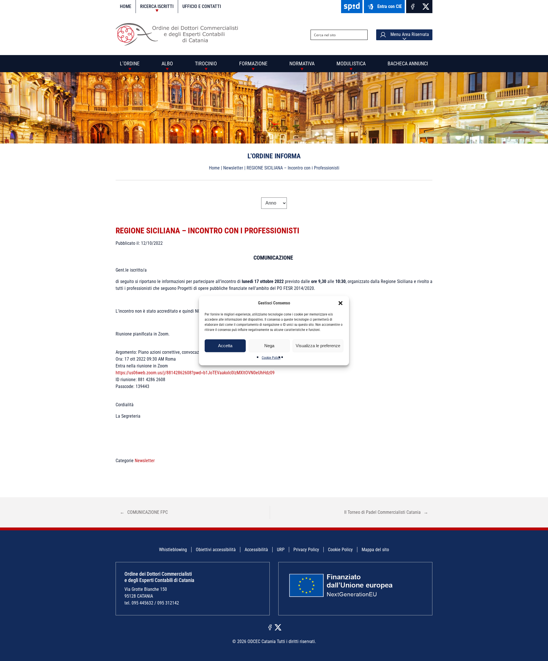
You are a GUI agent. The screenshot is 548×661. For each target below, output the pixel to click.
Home (125, 6)
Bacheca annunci (408, 63)
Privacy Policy (306, 549)
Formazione (253, 63)
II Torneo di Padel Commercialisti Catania (386, 512)
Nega (269, 345)
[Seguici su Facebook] (412, 6)
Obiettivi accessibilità (216, 549)
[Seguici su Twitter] (425, 6)
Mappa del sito (375, 549)
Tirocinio (206, 63)
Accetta (225, 345)
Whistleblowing (173, 549)
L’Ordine (130, 63)
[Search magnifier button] (362, 35)
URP (281, 549)
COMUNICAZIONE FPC (144, 512)
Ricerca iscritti (157, 6)
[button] (340, 303)
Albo (167, 63)
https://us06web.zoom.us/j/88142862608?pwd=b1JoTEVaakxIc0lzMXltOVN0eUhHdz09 (195, 372)
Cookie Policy (271, 357)
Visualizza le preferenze (318, 345)
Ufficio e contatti (201, 6)
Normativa (302, 63)
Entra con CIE (389, 6)
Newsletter (233, 168)
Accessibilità (256, 549)
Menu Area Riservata (409, 34)
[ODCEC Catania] (179, 44)
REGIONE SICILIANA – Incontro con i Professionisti (207, 230)
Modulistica (351, 63)
